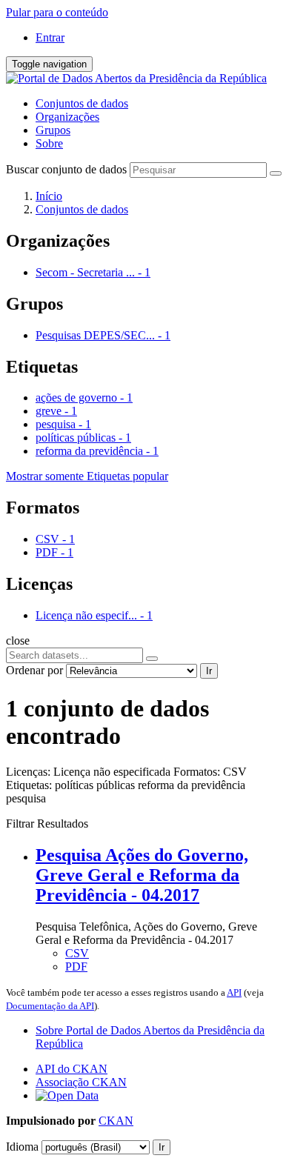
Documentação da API (50, 1005)
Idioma (22, 1146)
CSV (77, 953)
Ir (209, 670)
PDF (76, 966)
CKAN (116, 1120)
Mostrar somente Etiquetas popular (87, 476)
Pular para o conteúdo (57, 12)
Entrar (50, 37)
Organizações (67, 116)
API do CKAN (71, 1068)
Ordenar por (34, 670)
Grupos (53, 130)
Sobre (49, 143)
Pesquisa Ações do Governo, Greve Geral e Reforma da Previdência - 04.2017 (142, 875)
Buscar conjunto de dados (66, 169)
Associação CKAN (81, 1082)
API (234, 992)
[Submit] (276, 173)
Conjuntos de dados (82, 103)
